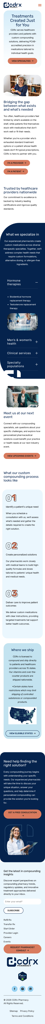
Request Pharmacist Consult (22, 949)
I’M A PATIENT (14, 171)
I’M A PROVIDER (15, 163)
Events (7, 941)
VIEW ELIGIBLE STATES (21, 733)
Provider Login (11, 933)
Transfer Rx (9, 924)
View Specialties (21, 61)
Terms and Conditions (22, 1016)
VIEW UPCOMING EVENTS (20, 456)
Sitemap (14, 1011)
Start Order (9, 928)
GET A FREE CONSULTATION (22, 812)
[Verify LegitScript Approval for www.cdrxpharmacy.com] (22, 976)
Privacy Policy (27, 1011)
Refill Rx (8, 920)
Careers (7, 937)
